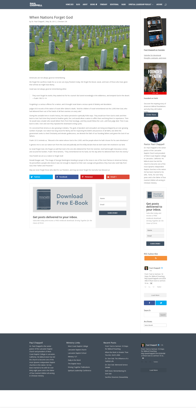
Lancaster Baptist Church (77, 350)
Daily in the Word (74, 360)
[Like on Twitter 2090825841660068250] (154, 287)
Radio (123, 5)
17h (150, 271)
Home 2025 (69, 5)
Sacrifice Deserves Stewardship (116, 377)
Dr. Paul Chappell (38, 21)
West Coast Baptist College (78, 346)
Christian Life (62, 21)
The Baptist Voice (74, 364)
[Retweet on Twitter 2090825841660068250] (150, 287)
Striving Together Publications (79, 367)
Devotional (114, 5)
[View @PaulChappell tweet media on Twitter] (151, 283)
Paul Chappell (154, 268)
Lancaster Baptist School (77, 353)
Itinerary (103, 5)
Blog (78, 5)
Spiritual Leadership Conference (79, 370)
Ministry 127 (72, 356)
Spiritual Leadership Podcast (140, 5)
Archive (159, 5)
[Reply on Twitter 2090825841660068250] (146, 287)
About (85, 5)
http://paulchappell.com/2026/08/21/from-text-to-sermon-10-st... (155, 280)
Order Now (151, 114)
